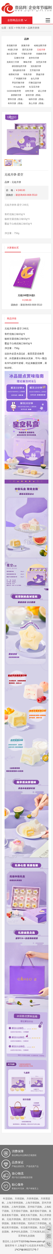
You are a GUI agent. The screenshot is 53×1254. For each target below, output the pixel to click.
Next (44, 141)
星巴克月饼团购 (31, 1219)
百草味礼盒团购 (26, 1236)
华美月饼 (27, 74)
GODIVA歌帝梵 (14, 91)
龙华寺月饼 (34, 58)
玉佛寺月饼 (19, 58)
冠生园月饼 (36, 66)
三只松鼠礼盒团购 (39, 1231)
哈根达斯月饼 (40, 45)
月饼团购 (19, 1198)
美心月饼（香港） (37, 103)
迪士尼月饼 (12, 54)
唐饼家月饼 (16, 95)
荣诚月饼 (40, 74)
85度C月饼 (13, 49)
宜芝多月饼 (41, 62)
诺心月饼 (42, 91)
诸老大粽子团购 (29, 1215)
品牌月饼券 (33, 28)
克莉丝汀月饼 (13, 62)
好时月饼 (29, 91)
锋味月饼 (27, 62)
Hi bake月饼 (19, 87)
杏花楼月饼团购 (29, 1227)
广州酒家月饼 (20, 78)
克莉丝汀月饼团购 (37, 1223)
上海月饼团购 (32, 1202)
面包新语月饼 (19, 70)
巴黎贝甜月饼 (35, 82)
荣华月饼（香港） (16, 99)
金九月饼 (35, 78)
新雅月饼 (25, 45)
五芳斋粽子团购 (19, 1211)
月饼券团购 (32, 1198)
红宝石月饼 (34, 87)
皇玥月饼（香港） (34, 95)
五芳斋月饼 (35, 70)
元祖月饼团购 (14, 1219)
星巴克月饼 (27, 49)
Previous (9, 141)
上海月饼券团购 (14, 1202)
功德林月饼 (41, 54)
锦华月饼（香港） (37, 99)
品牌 (26, 39)
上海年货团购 (18, 1207)
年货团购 (7, 1198)
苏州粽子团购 (35, 1207)
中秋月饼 (20, 28)
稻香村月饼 (14, 74)
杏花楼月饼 (12, 45)
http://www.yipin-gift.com (38, 1241)
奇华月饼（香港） (16, 103)
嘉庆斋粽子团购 (38, 1211)
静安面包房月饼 (19, 66)
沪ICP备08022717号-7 (26, 1249)
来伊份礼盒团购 (19, 1231)
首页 (11, 28)
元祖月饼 (41, 49)
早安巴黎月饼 (18, 82)
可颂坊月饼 (26, 54)
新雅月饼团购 (18, 1223)
